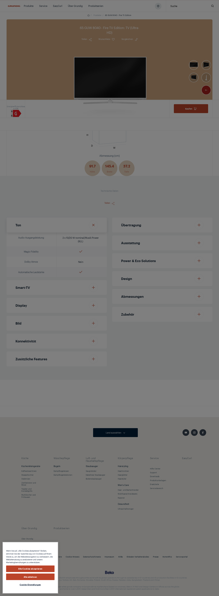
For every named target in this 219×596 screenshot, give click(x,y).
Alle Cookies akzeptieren (30, 568)
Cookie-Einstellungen (30, 584)
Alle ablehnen (30, 576)
